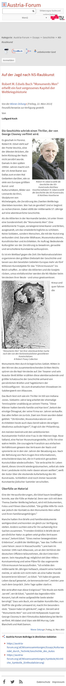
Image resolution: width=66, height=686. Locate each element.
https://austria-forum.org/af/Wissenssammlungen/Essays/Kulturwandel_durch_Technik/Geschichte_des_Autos (35, 647)
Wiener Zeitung (18, 103)
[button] (17, 51)
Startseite (4, 5)
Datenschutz (43, 681)
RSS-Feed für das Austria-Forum (20, 681)
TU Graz (57, 17)
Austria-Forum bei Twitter (12, 681)
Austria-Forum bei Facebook (4, 681)
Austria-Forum (24, 4)
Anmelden (8, 60)
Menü (25, 17)
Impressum (58, 681)
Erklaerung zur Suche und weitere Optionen (50, 11)
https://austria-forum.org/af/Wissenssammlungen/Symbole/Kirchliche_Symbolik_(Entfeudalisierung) (35, 658)
